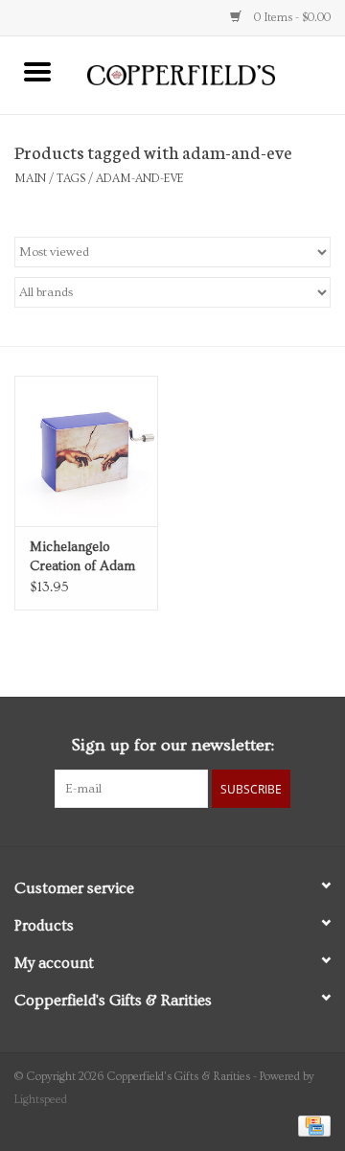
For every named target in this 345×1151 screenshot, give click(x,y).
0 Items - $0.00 (291, 18)
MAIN (30, 179)
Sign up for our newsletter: (172, 745)
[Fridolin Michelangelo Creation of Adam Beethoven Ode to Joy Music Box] (86, 451)
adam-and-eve (139, 179)
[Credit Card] (311, 1123)
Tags (71, 179)
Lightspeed (40, 1099)
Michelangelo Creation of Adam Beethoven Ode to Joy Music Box (82, 558)
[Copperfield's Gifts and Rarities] (210, 73)
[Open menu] (37, 71)
